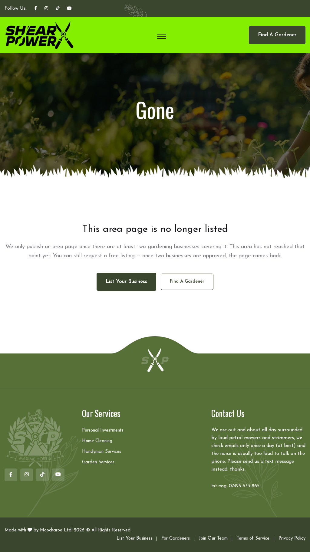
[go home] (155, 359)
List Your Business (134, 538)
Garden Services (98, 462)
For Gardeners (175, 538)
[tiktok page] (57, 9)
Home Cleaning (97, 441)
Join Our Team (213, 538)
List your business (126, 281)
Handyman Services (101, 451)
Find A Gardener (277, 35)
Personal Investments (103, 430)
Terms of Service (253, 538)
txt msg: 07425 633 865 (235, 486)
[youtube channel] (69, 9)
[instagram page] (46, 9)
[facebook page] (35, 9)
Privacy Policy (292, 538)
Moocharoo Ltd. (56, 530)
